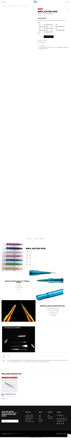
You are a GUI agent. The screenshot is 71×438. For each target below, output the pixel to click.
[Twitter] (59, 423)
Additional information (39, 238)
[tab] (29, 239)
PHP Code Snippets (31, 437)
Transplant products (10, 6)
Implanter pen (18, 6)
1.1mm (54, 47)
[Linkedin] (63, 423)
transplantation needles (43, 48)
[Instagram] (61, 423)
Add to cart (49, 36)
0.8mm (46, 47)
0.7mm (43, 47)
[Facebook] (57, 423)
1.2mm (57, 47)
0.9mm (49, 47)
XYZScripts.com (40, 437)
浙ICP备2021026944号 (15, 433)
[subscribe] (17, 421)
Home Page (3, 6)
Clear (39, 33)
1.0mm (52, 47)
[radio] (40, 24)
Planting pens (61, 47)
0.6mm (41, 47)
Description (29, 238)
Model (39, 22)
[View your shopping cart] (68, 2)
